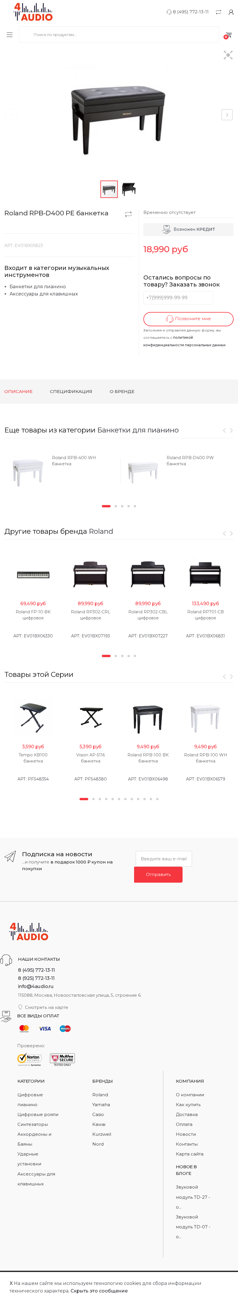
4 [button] (128, 506)
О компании (190, 1094)
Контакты (187, 1144)
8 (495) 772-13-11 (190, 12)
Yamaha (101, 1104)
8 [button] (132, 799)
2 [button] (116, 506)
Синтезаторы (32, 1124)
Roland (101, 531)
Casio (98, 1114)
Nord (98, 1144)
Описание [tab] (18, 391)
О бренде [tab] (122, 391)
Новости (186, 1134)
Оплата (184, 1124)
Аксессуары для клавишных (44, 294)
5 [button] (135, 506)
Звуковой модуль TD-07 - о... (193, 1226)
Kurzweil (101, 1134)
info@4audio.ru (36, 986)
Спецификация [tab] (71, 391)
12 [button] (157, 799)
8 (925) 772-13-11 (36, 978)
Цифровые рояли (37, 1114)
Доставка (187, 1114)
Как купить (188, 1104)
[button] (228, 55)
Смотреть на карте (46, 1007)
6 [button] (119, 799)
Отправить (158, 874)
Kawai (98, 1124)
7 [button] (125, 799)
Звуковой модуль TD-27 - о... (193, 1196)
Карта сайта (189, 1154)
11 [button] (151, 799)
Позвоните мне (192, 318)
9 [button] (138, 799)
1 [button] (106, 506)
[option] (61, 473)
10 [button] (144, 799)
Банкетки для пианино (38, 286)
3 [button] (122, 506)
